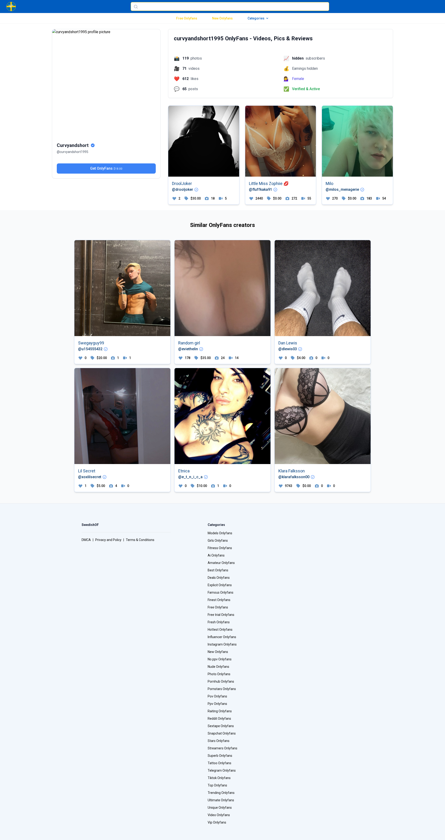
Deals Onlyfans (219, 577)
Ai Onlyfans (216, 555)
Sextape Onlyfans (221, 726)
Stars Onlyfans (218, 741)
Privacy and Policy (108, 540)
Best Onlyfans (218, 570)
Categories (256, 18)
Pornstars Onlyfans (222, 689)
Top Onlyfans (217, 785)
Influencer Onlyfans (222, 637)
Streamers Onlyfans (222, 748)
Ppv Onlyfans (217, 704)
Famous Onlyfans (220, 592)
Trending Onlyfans (221, 793)
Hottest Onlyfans (220, 629)
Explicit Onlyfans (220, 585)
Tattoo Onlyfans (219, 763)
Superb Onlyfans (220, 755)
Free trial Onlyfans (221, 615)
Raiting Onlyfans (220, 711)
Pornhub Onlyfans (221, 681)
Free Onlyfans (186, 18)
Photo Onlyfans (219, 674)
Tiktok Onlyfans (219, 778)
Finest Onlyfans (219, 600)
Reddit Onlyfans (219, 718)
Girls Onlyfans (218, 540)
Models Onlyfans (220, 533)
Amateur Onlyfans (221, 563)
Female (298, 78)
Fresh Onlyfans (219, 622)
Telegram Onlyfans (222, 770)
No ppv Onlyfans (220, 659)
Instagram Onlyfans (222, 644)
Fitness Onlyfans (220, 548)
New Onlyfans (222, 18)
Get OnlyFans (106, 168)
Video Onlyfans (219, 815)
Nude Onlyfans (218, 666)
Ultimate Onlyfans (221, 800)
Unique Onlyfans (220, 807)
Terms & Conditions (140, 540)
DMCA (86, 540)
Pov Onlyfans (217, 696)
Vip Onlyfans (217, 822)
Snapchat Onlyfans (222, 733)
